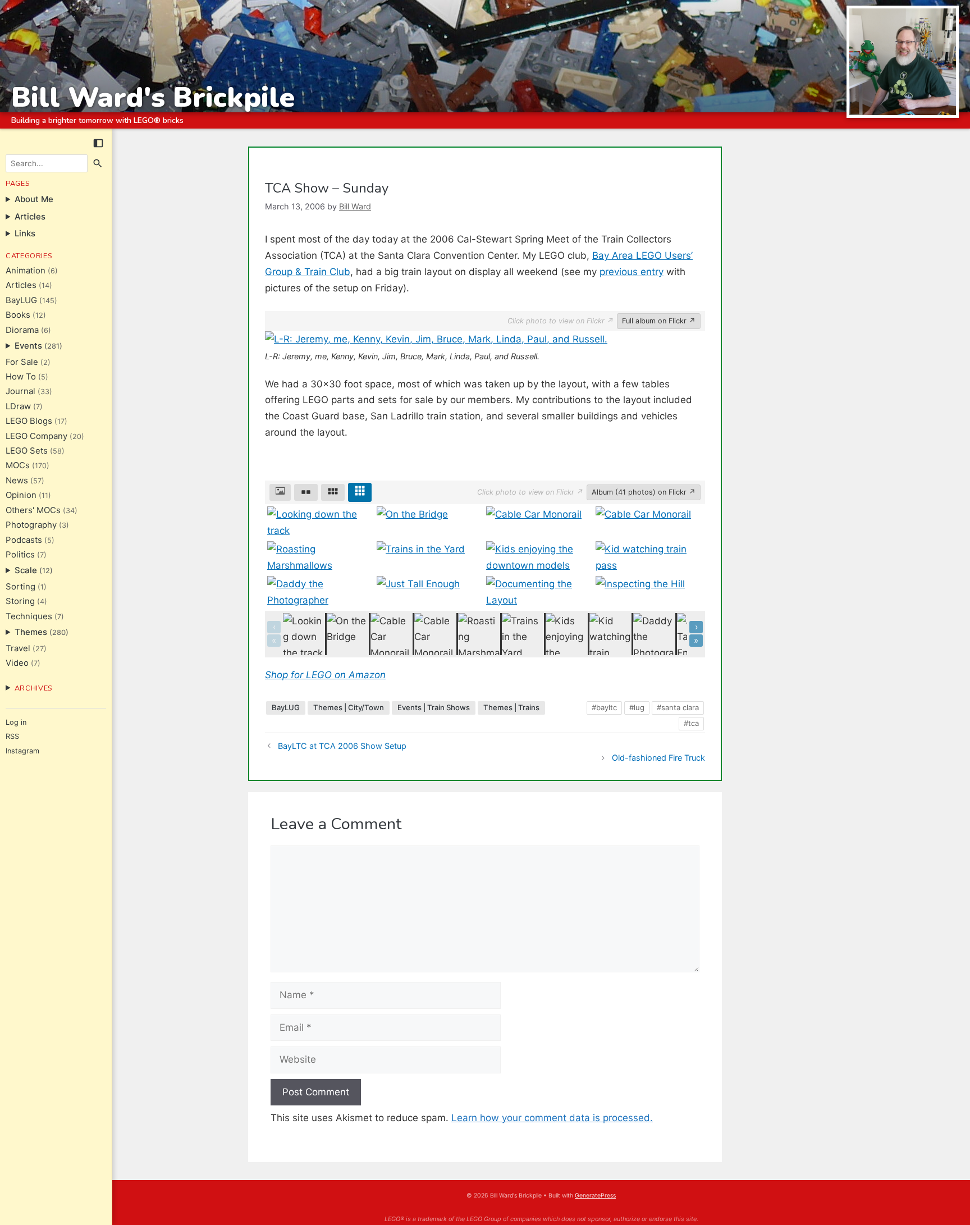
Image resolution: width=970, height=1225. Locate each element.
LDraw (18, 406)
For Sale (22, 362)
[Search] (98, 163)
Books (18, 315)
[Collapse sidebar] (98, 143)
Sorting (20, 587)
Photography (31, 525)
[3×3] (360, 492)
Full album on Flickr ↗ (659, 321)
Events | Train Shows (433, 707)
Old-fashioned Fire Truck (658, 757)
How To (21, 377)
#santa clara (678, 707)
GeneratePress (595, 1195)
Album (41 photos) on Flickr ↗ (644, 492)
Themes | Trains (511, 707)
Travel (18, 648)
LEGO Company (36, 436)
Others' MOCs (33, 510)
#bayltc (604, 707)
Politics (20, 555)
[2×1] (306, 492)
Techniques (29, 616)
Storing (20, 601)
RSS (12, 736)
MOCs (18, 465)
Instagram (22, 751)
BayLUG (21, 300)
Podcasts (24, 540)
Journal (20, 391)
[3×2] (333, 492)
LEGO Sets (27, 451)
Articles (21, 285)
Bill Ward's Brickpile (153, 97)
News (17, 481)
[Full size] (280, 492)
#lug (636, 707)
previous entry (632, 271)
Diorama (22, 330)
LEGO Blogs (29, 421)
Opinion (21, 495)
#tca (691, 723)
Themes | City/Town (348, 707)
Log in (16, 722)
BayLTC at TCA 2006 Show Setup (342, 746)
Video (17, 663)
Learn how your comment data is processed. (552, 1117)
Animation (25, 271)
